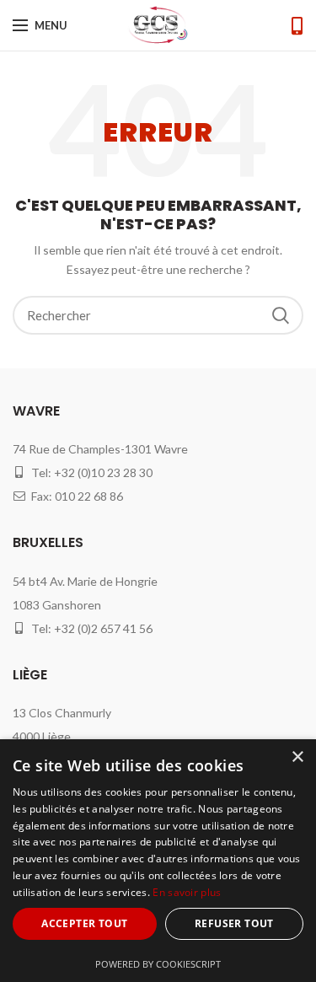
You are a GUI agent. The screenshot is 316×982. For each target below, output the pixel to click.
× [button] (297, 757)
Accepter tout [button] (84, 923)
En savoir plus (187, 892)
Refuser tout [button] (234, 923)
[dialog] (158, 860)
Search (281, 315)
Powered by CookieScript (158, 964)
